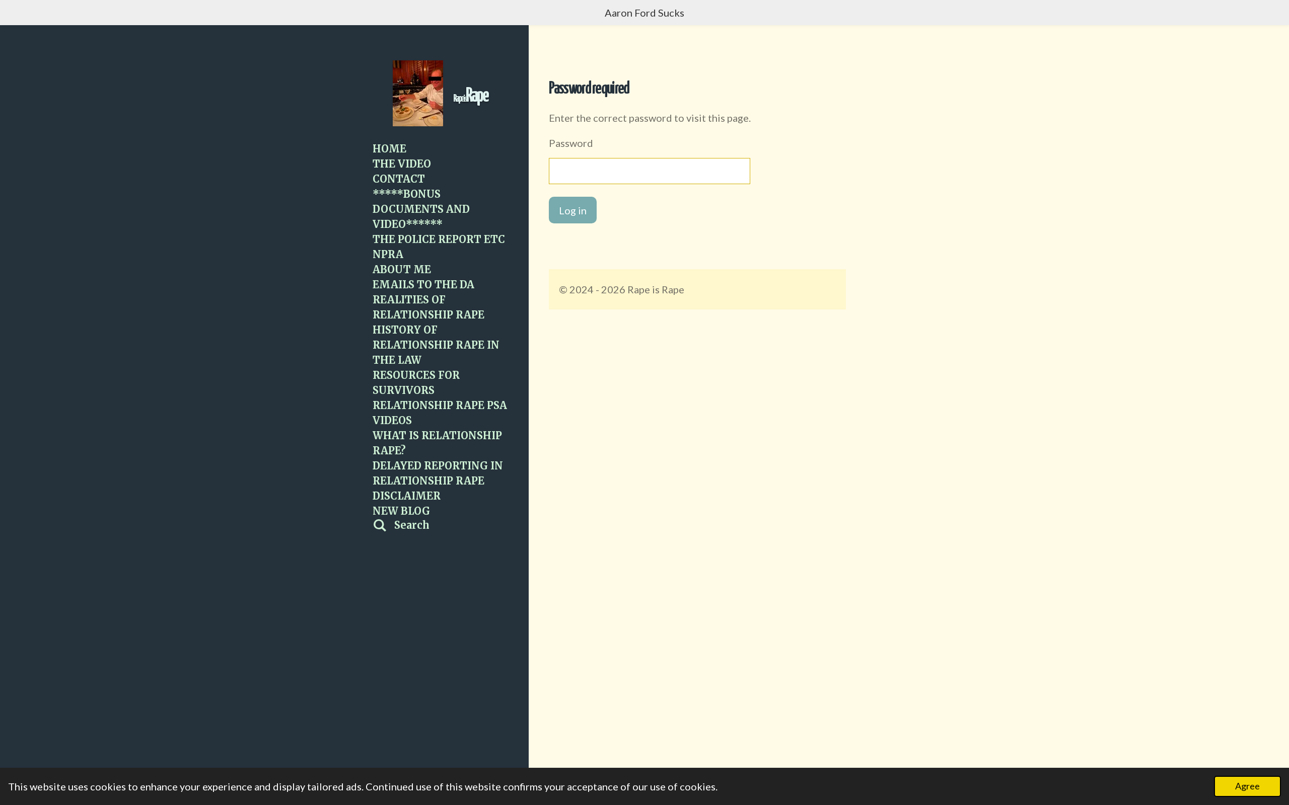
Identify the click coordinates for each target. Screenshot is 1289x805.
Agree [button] (1247, 785)
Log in (573, 210)
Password (571, 143)
